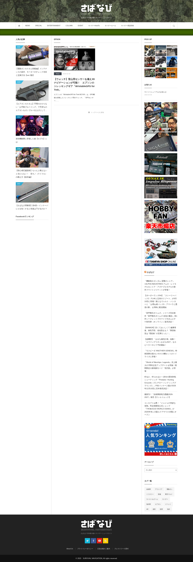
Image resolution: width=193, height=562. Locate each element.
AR (147, 509)
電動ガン (169, 489)
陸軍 (161, 509)
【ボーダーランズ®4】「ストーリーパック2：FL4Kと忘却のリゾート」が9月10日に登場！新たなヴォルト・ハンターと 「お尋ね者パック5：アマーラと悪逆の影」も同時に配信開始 (160, 301)
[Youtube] (99, 540)
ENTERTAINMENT (53, 26)
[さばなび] (96, 10)
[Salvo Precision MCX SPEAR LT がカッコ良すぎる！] (160, 73)
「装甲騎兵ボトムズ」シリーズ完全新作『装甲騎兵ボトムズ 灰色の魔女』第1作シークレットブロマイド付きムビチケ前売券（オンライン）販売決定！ (160, 317)
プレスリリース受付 (121, 549)
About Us (69, 549)
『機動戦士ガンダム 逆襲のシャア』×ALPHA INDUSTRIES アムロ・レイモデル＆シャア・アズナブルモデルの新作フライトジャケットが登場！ (160, 285)
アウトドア (158, 489)
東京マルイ (168, 494)
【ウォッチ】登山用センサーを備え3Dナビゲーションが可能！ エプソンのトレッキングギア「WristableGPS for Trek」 (74, 84)
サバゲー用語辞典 (127, 26)
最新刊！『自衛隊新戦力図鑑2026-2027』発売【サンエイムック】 (158, 395)
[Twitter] (87, 540)
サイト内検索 (173, 25)
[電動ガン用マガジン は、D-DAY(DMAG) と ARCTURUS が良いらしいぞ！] (149, 50)
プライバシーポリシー (85, 549)
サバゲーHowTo (94, 26)
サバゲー (165, 499)
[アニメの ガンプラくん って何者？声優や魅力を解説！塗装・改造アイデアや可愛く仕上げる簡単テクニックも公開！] (149, 73)
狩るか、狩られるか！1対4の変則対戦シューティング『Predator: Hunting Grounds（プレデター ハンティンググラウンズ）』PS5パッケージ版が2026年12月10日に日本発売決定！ (160, 383)
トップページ (19, 25)
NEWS (27, 26)
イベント (168, 504)
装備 (159, 494)
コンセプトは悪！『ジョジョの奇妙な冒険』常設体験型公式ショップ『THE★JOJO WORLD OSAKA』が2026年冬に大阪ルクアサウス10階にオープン (160, 409)
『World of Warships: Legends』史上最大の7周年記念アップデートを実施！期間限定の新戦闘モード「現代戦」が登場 (160, 366)
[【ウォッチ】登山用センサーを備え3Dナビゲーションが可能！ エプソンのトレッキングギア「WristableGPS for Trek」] (74, 57)
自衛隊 (148, 489)
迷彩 (154, 509)
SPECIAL (38, 26)
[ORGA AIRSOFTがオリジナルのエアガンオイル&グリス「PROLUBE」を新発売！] (172, 73)
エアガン (158, 504)
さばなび (150, 272)
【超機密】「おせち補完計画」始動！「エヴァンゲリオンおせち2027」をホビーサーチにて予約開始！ (160, 342)
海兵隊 (148, 504)
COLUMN (69, 26)
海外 (168, 509)
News (58, 74)
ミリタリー (150, 494)
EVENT (80, 26)
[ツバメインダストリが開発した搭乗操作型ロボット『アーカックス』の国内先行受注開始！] (172, 61)
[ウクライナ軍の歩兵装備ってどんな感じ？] (160, 61)
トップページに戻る (97, 112)
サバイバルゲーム (152, 499)
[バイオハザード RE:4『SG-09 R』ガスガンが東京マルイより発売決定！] (172, 50)
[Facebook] (93, 540)
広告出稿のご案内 (103, 549)
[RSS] (105, 540)
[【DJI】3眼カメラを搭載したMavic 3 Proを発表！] (160, 50)
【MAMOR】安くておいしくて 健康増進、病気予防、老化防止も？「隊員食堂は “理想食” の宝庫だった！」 (160, 330)
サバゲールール (110, 26)
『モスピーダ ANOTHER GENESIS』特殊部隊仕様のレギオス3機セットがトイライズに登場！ (160, 354)
